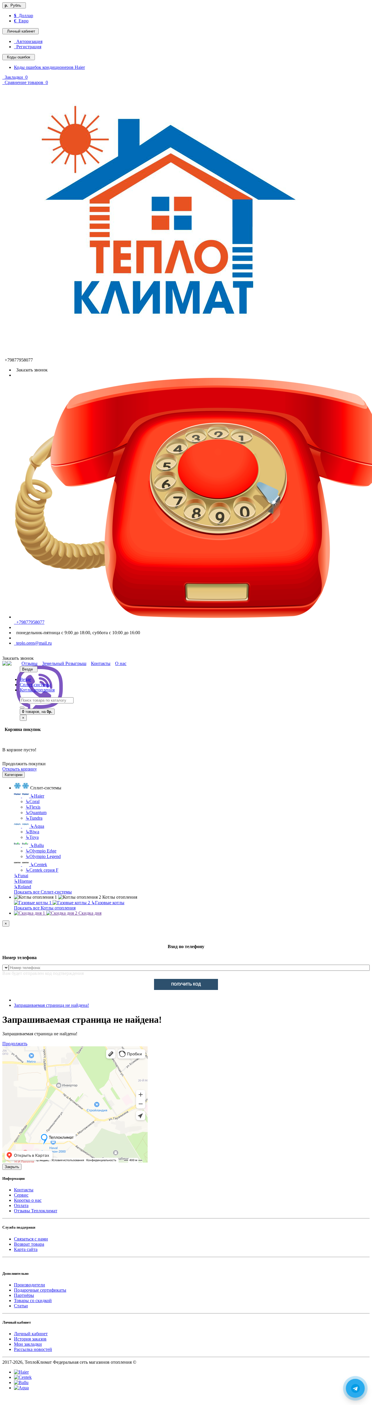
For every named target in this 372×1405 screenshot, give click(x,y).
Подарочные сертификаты (40, 1290)
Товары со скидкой (33, 1300)
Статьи (21, 1305)
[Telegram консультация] (5, 1399)
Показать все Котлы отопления (45, 907)
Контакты (23, 1189)
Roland (22, 886)
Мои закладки (28, 1344)
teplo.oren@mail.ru (33, 643)
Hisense (23, 881)
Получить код (186, 984)
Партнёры (24, 1295)
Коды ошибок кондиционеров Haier (49, 67)
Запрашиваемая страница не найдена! (51, 1005)
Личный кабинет (31, 1333)
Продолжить (14, 1043)
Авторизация (28, 41)
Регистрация (27, 46)
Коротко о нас (28, 1200)
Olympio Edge (41, 850)
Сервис (21, 1195)
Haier (37, 795)
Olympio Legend (43, 856)
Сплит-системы (35, 684)
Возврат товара (29, 1244)
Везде (25, 679)
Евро (21, 20)
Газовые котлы (107, 902)
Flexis (33, 807)
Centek (38, 864)
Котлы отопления (37, 689)
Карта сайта (25, 1249)
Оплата (21, 1205)
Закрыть (12, 1167)
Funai (21, 875)
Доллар (23, 15)
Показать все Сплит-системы (43, 891)
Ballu (37, 845)
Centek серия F (42, 870)
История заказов (30, 1338)
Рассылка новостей (33, 1349)
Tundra (34, 818)
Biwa (32, 831)
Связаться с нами (31, 1238)
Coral (33, 801)
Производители (29, 1284)
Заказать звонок (31, 369)
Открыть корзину (19, 768)
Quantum (36, 812)
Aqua (37, 826)
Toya (32, 837)
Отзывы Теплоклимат (35, 1210)
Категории (13, 775)
